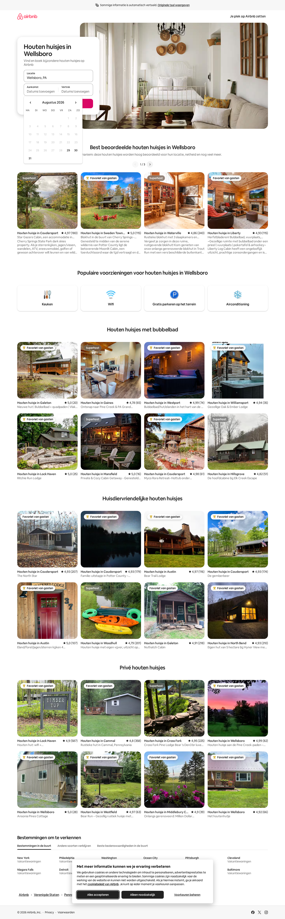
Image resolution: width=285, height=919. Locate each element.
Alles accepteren (98, 894)
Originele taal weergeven (174, 5)
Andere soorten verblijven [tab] (74, 846)
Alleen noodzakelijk (142, 894)
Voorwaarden (66, 912)
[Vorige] (135, 164)
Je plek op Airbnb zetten (248, 16)
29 (68, 150)
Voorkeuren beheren (187, 894)
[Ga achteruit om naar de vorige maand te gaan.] (30, 102)
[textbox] (41, 91)
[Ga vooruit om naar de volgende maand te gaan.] (75, 102)
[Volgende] (150, 164)
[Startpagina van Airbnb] (27, 16)
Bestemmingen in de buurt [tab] (34, 846)
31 (30, 158)
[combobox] (58, 77)
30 (76, 150)
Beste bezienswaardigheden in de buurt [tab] (122, 846)
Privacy (49, 912)
